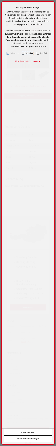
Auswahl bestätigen (28, 432)
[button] (28, 61)
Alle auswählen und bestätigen (28, 439)
